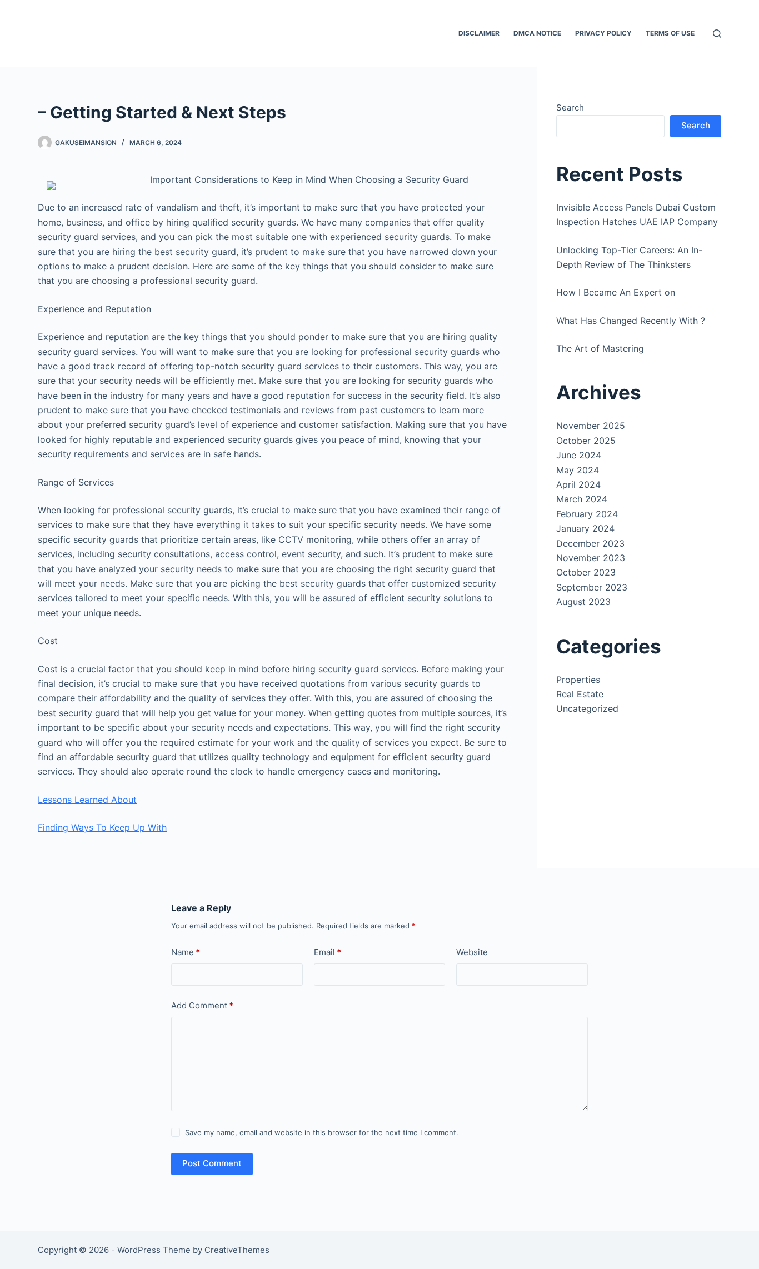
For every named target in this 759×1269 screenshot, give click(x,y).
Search (570, 107)
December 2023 (590, 543)
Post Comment (212, 1163)
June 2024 (578, 455)
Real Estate (579, 694)
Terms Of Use (670, 33)
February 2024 (587, 513)
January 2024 (585, 528)
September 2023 (591, 587)
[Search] (717, 33)
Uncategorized (587, 708)
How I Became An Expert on (615, 292)
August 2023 (583, 601)
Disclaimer (479, 33)
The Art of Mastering (600, 348)
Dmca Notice (537, 33)
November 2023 (590, 557)
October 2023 (586, 572)
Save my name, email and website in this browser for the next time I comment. (321, 1132)
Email (327, 952)
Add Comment (202, 1005)
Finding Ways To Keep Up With (102, 827)
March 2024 (581, 498)
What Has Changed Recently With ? (630, 320)
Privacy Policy (603, 33)
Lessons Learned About (87, 799)
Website (472, 952)
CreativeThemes (236, 1250)
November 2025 (590, 425)
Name (185, 952)
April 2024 (578, 484)
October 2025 (586, 440)
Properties (578, 679)
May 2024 (577, 470)
